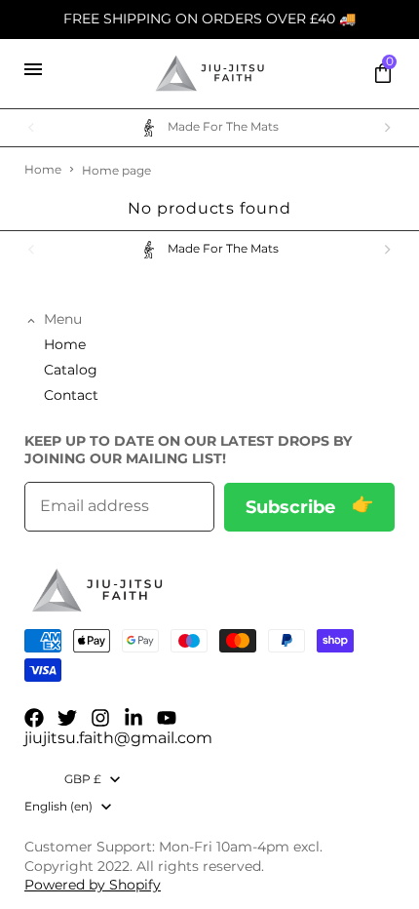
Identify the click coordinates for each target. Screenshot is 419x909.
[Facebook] (34, 718)
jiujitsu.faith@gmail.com (118, 738)
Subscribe (293, 507)
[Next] (387, 128)
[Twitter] (67, 718)
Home (42, 169)
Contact (71, 395)
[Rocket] (210, 73)
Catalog (70, 369)
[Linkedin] (133, 718)
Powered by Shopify (92, 884)
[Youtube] (166, 718)
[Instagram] (100, 718)
